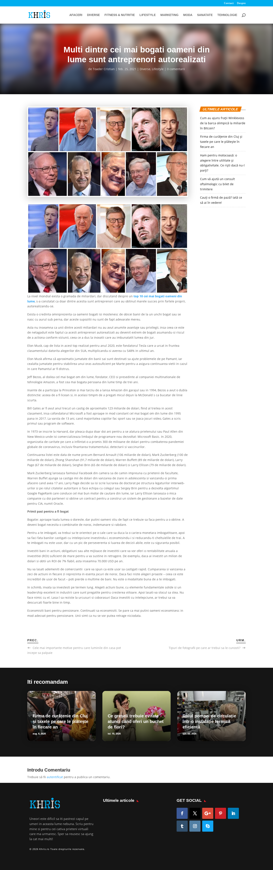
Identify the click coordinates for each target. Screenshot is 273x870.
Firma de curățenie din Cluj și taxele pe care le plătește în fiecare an (221, 141)
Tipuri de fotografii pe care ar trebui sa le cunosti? (204, 648)
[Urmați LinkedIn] (233, 813)
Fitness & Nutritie (120, 15)
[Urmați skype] (207, 826)
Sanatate (205, 15)
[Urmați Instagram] (194, 826)
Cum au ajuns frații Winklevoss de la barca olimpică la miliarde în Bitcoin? (222, 123)
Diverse (93, 15)
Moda (187, 15)
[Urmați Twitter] (194, 813)
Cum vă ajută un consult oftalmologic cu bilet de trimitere (217, 184)
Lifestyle (147, 15)
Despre (241, 3)
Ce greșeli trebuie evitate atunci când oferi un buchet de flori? (136, 721)
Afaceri (75, 15)
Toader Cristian (104, 69)
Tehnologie (227, 15)
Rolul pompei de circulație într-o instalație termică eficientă (209, 721)
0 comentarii (176, 69)
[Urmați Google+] (207, 813)
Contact (229, 3)
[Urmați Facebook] (182, 813)
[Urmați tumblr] (182, 826)
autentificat (55, 777)
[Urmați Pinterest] (220, 813)
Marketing (169, 15)
